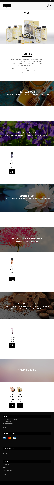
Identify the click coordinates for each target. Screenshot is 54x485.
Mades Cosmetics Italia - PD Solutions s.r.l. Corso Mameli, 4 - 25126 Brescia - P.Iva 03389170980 (29, 483)
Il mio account (5, 476)
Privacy (4, 474)
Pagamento (5, 467)
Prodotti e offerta (6, 466)
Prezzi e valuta (6, 464)
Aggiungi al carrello (12, 171)
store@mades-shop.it (9, 423)
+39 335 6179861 (8, 421)
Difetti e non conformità (7, 470)
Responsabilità (6, 473)
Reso (4, 471)
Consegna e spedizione (7, 468)
